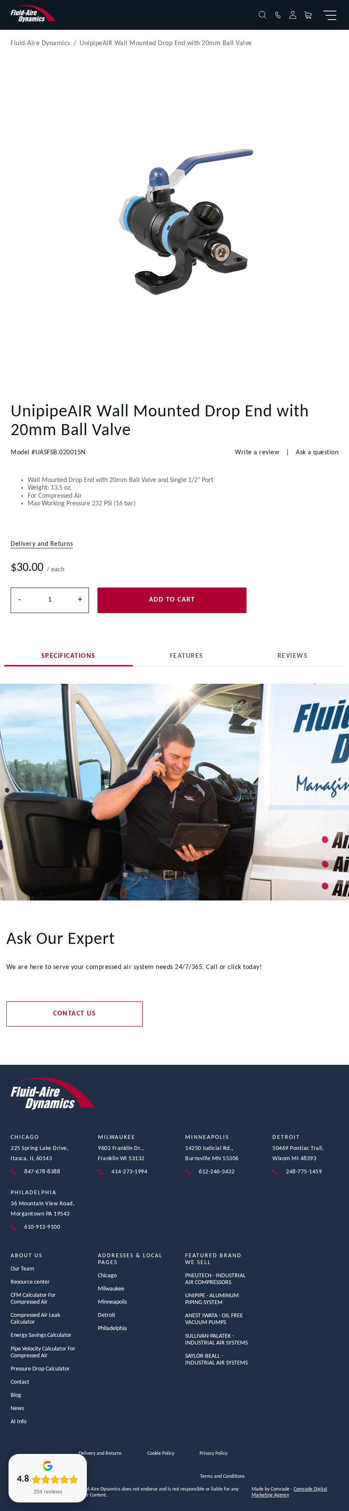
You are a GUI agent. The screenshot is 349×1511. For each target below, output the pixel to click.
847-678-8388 (42, 1172)
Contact (20, 1382)
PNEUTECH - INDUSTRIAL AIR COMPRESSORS (215, 1279)
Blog (16, 1395)
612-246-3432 (217, 1172)
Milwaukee (116, 1137)
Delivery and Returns (100, 1453)
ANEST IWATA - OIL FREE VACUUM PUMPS (214, 1319)
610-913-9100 (42, 1227)
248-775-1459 (304, 1172)
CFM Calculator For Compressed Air (33, 1298)
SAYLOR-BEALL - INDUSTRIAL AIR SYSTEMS (216, 1359)
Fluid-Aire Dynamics (40, 43)
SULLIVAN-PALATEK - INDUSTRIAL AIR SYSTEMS (216, 1339)
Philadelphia (34, 1193)
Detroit (286, 1137)
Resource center (30, 1282)
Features (186, 656)
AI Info (18, 1422)
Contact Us (74, 1013)
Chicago (25, 1137)
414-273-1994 (129, 1172)
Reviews (292, 656)
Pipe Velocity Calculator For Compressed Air (43, 1352)
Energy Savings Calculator (41, 1335)
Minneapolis (207, 1137)
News (17, 1408)
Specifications (68, 656)
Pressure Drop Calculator (40, 1369)
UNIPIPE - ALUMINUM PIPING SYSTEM (212, 1299)
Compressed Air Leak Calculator (35, 1318)
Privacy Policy (213, 1453)
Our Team (22, 1269)
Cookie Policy (160, 1453)
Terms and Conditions (222, 1476)
